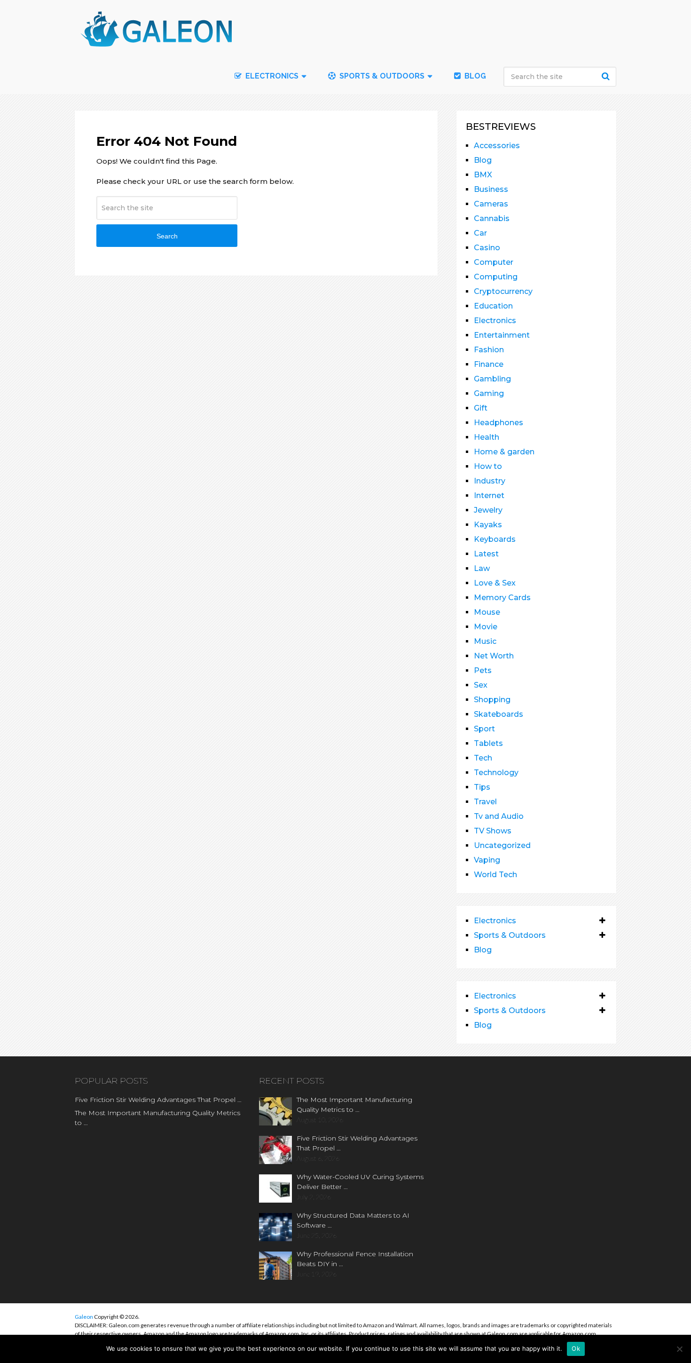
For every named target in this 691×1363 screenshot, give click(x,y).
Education (493, 305)
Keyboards (495, 539)
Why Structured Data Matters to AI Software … (353, 1220)
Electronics (495, 320)
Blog (474, 75)
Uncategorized (502, 845)
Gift (480, 408)
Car (480, 233)
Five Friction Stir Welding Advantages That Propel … (158, 1099)
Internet (489, 495)
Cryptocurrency (503, 291)
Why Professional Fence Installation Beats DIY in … (355, 1259)
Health (486, 437)
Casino (487, 247)
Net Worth (494, 655)
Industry (489, 480)
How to (488, 466)
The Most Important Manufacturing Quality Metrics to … (157, 1118)
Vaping (487, 860)
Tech (483, 757)
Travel (485, 801)
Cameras (491, 203)
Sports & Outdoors (381, 75)
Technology (496, 772)
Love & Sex (495, 582)
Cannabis (492, 218)
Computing (496, 276)
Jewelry (488, 510)
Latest (486, 553)
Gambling (492, 378)
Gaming (489, 393)
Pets (483, 670)
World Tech (495, 874)
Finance (488, 364)
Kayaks (488, 524)
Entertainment (502, 335)
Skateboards (498, 714)
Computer (493, 262)
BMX (483, 174)
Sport (484, 728)
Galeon (84, 1316)
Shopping (492, 699)
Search (606, 76)
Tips (482, 787)
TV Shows (492, 830)
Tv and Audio (499, 816)
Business (491, 189)
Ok (576, 1348)
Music (485, 641)
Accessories (497, 145)
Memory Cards (502, 597)
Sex (480, 685)
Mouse (487, 612)
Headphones (498, 422)
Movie (485, 626)
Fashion (489, 349)
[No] (679, 1349)
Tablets (488, 743)
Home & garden (504, 451)
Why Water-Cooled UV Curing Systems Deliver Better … (360, 1182)
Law (482, 568)
